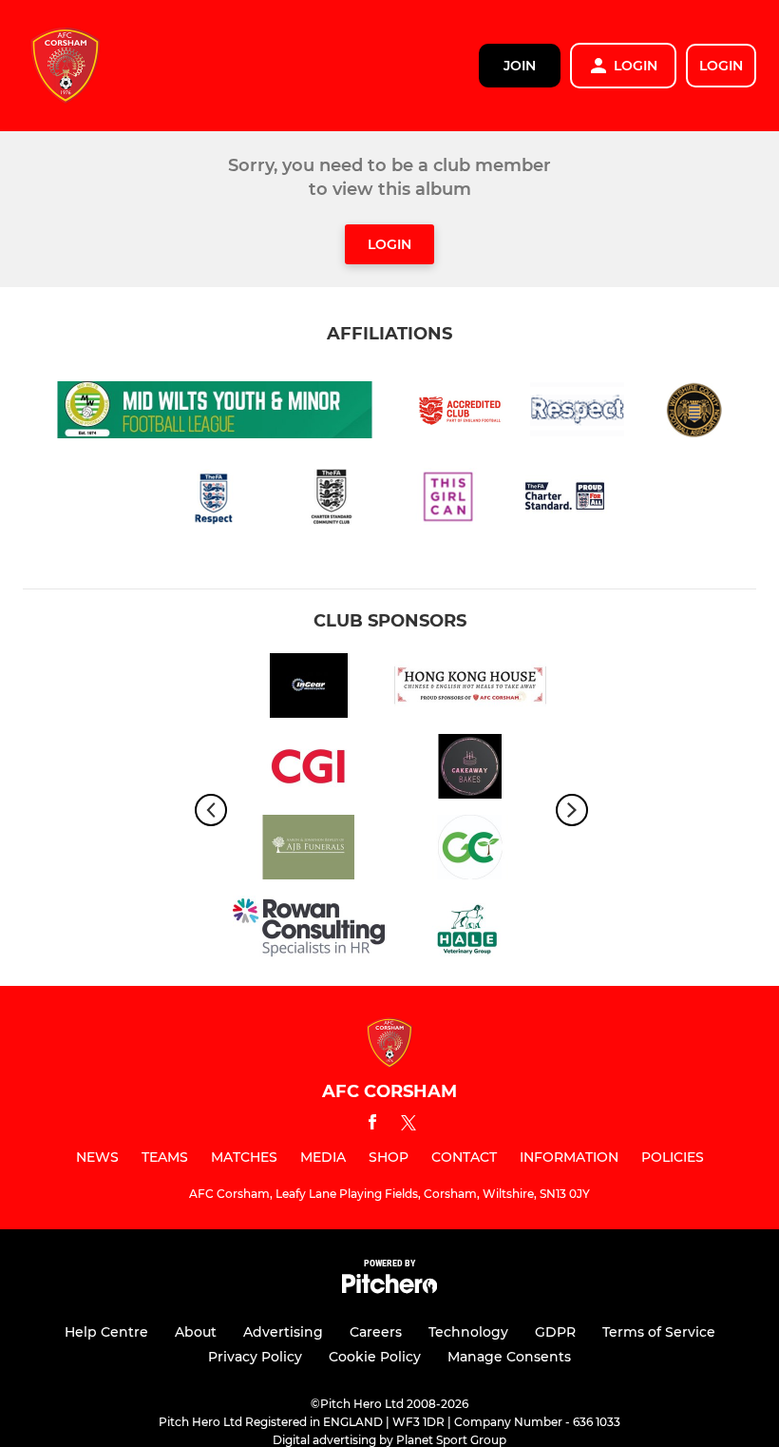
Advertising (283, 1332)
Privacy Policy (255, 1356)
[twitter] (408, 1125)
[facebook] (372, 1125)
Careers (376, 1332)
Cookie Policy (375, 1356)
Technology (468, 1332)
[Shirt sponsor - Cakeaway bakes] (470, 769)
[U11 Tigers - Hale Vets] (470, 931)
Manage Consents (509, 1356)
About (196, 1332)
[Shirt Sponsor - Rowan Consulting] (309, 931)
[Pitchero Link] (389, 1289)
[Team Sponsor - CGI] (309, 769)
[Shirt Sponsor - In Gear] (309, 688)
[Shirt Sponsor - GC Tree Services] (470, 850)
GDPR (555, 1332)
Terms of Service (658, 1332)
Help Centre (106, 1332)
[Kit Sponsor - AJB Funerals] (309, 850)
